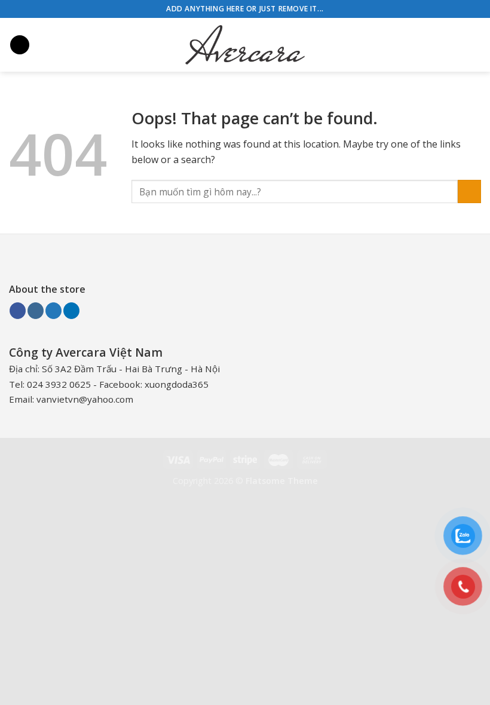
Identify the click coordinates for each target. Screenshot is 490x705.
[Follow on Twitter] (53, 310)
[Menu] (19, 45)
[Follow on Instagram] (35, 310)
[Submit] (469, 191)
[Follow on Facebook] (18, 310)
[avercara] (245, 45)
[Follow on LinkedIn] (71, 310)
